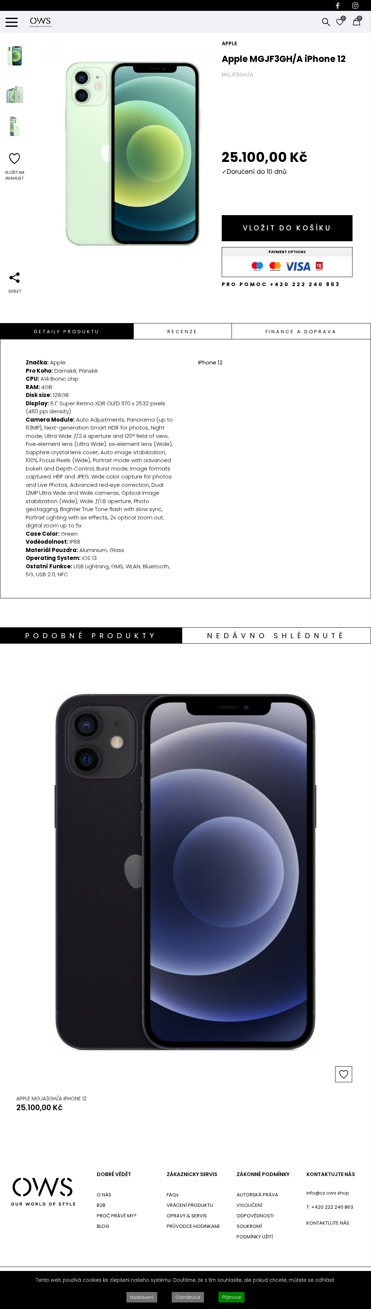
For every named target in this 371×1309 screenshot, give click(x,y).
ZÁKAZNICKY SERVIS (192, 1174)
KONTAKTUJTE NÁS (331, 1174)
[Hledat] (326, 21)
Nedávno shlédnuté (276, 636)
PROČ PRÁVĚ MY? (117, 1215)
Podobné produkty (91, 636)
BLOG (103, 1226)
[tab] (67, 331)
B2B (101, 1205)
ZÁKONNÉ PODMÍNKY (263, 1174)
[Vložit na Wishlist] (343, 1074)
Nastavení (142, 1297)
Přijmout (231, 1297)
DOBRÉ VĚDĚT (114, 1174)
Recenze (182, 331)
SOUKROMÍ (249, 1226)
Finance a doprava (301, 331)
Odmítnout (187, 1297)
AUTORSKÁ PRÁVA (257, 1194)
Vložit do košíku (287, 228)
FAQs (173, 1194)
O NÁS (104, 1194)
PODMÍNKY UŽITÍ (255, 1236)
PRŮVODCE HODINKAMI (193, 1226)
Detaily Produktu (67, 331)
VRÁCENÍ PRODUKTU (190, 1205)
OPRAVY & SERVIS (187, 1215)
